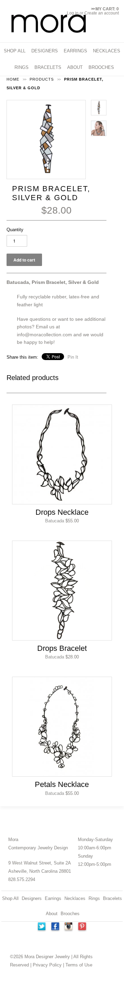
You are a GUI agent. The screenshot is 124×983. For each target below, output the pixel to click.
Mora (13, 839)
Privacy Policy (47, 964)
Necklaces (74, 898)
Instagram (68, 927)
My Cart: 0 (105, 9)
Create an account (101, 13)
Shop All (10, 898)
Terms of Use (78, 964)
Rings (94, 898)
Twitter (41, 927)
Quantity (15, 229)
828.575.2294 (21, 879)
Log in (73, 13)
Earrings (53, 898)
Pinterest (82, 927)
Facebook (55, 927)
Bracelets (112, 898)
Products (42, 79)
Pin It (73, 357)
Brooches (70, 913)
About (52, 913)
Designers (32, 898)
